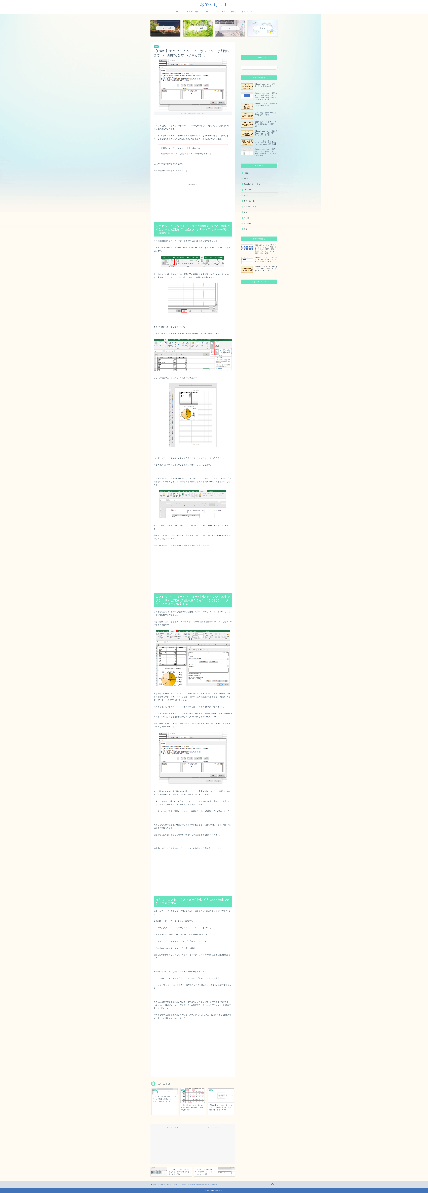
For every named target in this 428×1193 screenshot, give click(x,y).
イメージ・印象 (220, 12)
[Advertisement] (193, 202)
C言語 (246, 202)
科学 (245, 259)
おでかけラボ (214, 4)
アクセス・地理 (193, 12)
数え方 (233, 12)
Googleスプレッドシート (254, 213)
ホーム (178, 12)
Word (246, 225)
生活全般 (247, 253)
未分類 (246, 247)
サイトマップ (247, 12)
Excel (206, 12)
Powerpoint (248, 219)
